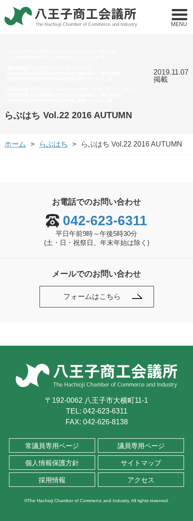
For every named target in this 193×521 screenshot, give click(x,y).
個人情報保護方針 (52, 463)
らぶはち (53, 144)
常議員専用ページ (52, 446)
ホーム (15, 144)
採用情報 (52, 480)
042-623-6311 (105, 220)
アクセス (140, 480)
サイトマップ (141, 463)
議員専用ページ (141, 446)
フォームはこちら (92, 296)
